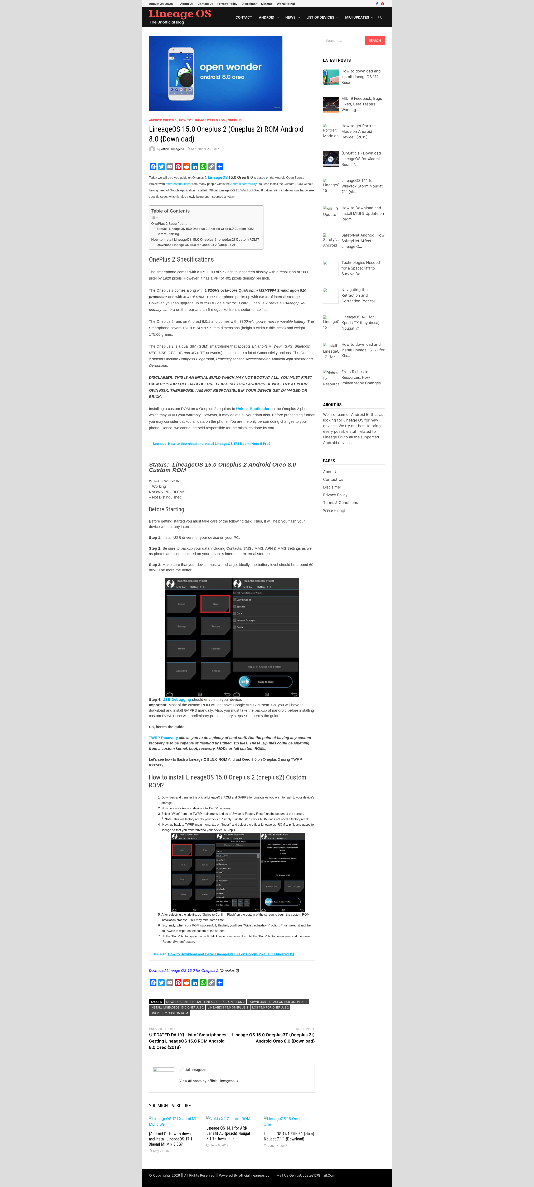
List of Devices (320, 17)
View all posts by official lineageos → (209, 1081)
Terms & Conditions (340, 502)
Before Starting (168, 234)
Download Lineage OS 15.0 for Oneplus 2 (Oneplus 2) (196, 245)
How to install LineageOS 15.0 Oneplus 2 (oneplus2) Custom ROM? (205, 239)
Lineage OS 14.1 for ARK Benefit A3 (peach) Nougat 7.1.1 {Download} (228, 1133)
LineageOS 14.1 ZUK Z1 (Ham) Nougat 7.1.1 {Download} (289, 1136)
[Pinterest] (382, 3)
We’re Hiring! (286, 3)
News (290, 17)
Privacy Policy (227, 3)
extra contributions (178, 184)
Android (266, 17)
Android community (243, 184)
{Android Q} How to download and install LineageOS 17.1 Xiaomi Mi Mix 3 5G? (173, 1139)
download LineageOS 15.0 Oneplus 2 (278, 1002)
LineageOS (218, 177)
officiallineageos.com (255, 1175)
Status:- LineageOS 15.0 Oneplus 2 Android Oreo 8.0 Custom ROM (205, 229)
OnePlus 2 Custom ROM (169, 1013)
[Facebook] (377, 3)
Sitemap (267, 3)
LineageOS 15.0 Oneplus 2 (228, 1007)
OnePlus (235, 120)
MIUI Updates (357, 17)
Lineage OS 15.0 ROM (209, 120)
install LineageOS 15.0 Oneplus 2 (177, 1007)
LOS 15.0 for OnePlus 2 (270, 1007)
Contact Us (205, 3)
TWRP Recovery (163, 738)
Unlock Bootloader (253, 409)
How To (185, 120)
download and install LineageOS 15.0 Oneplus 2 (205, 1002)
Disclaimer (249, 3)
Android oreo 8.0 (163, 120)
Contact (244, 17)
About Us (186, 3)
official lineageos (172, 149)
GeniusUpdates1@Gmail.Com (312, 1175)
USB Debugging (176, 699)
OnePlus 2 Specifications (171, 223)
